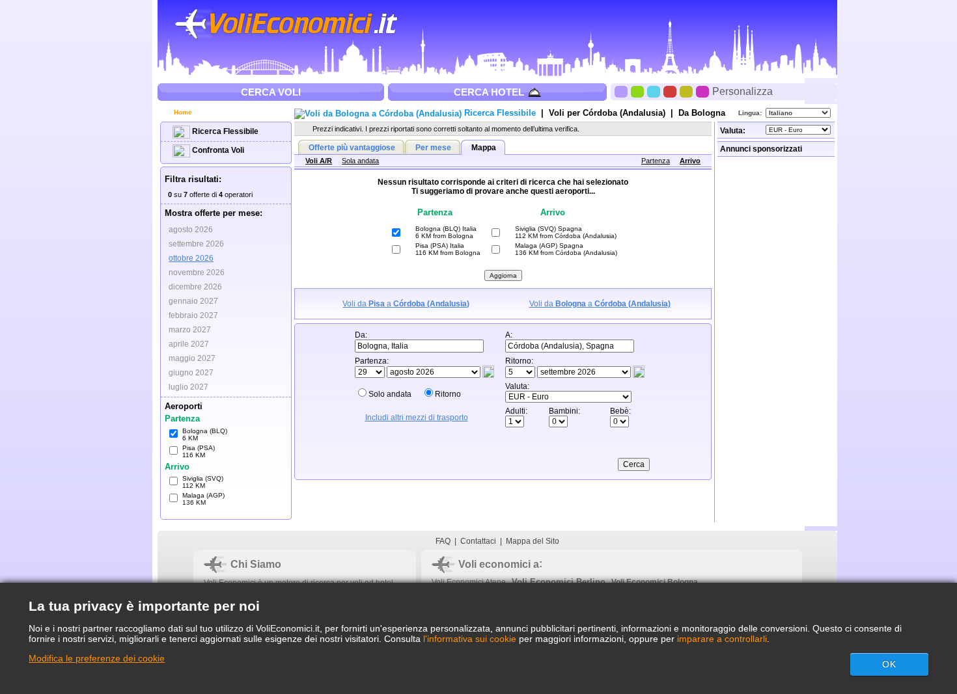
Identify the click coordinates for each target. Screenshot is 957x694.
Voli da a (405, 303)
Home (182, 112)
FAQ (443, 541)
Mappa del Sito (532, 541)
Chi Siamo (255, 564)
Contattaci (478, 541)
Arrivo (690, 161)
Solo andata (389, 394)
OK (889, 664)
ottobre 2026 (191, 258)
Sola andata (360, 161)
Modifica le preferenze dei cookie (97, 658)
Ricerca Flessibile (224, 131)
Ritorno (448, 394)
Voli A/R (318, 161)
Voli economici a (498, 564)
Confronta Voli (217, 150)
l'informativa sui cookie (469, 639)
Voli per (607, 113)
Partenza (655, 161)
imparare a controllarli (722, 639)
